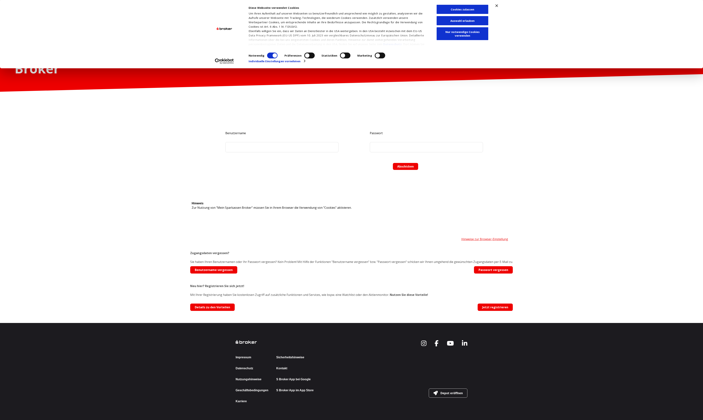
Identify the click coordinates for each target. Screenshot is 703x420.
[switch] (309, 55)
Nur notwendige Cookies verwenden (462, 33)
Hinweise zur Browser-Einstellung (484, 239)
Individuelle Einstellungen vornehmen (274, 61)
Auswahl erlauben (462, 21)
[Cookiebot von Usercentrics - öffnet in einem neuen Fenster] (224, 61)
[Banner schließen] (496, 5)
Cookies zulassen (462, 9)
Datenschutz (392, 44)
